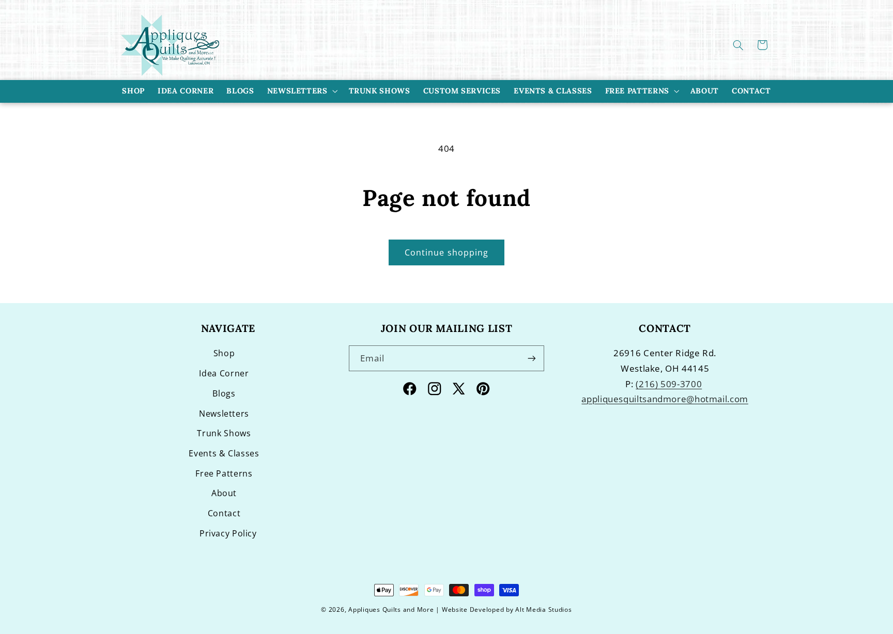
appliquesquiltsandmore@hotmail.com (664, 399)
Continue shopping (446, 252)
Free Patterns (637, 91)
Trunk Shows (224, 433)
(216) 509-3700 (669, 384)
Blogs (223, 393)
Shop (224, 353)
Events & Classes (224, 453)
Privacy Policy (228, 533)
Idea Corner (224, 373)
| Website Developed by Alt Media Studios (504, 609)
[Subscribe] (532, 358)
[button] (738, 45)
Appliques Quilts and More (391, 609)
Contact (224, 513)
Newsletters (297, 91)
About (224, 493)
